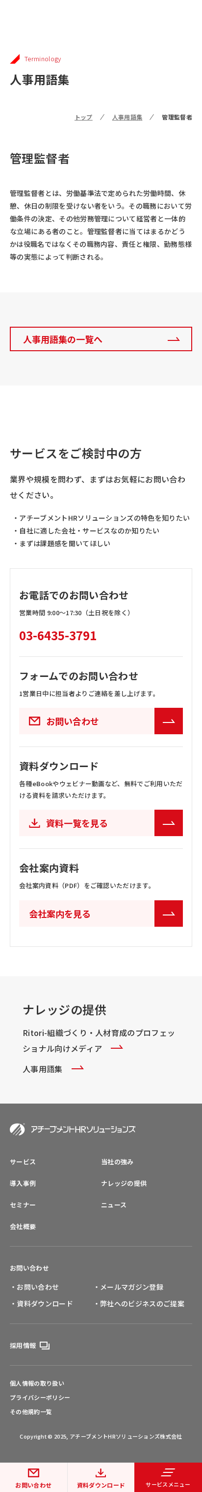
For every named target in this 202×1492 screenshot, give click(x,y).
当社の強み (117, 1161)
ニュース (113, 1204)
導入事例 (23, 1183)
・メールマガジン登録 (128, 1287)
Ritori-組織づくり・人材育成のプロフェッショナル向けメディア (99, 1040)
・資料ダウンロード (41, 1303)
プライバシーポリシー (40, 1397)
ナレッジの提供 (124, 1183)
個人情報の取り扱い (37, 1383)
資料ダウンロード (101, 1485)
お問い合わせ (33, 1485)
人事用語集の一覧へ (62, 339)
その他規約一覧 (31, 1412)
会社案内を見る (60, 913)
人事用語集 (127, 117)
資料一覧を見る (77, 823)
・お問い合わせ (34, 1287)
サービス (23, 1161)
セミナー (23, 1204)
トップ (84, 117)
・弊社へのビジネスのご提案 (138, 1303)
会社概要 (23, 1226)
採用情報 (23, 1345)
